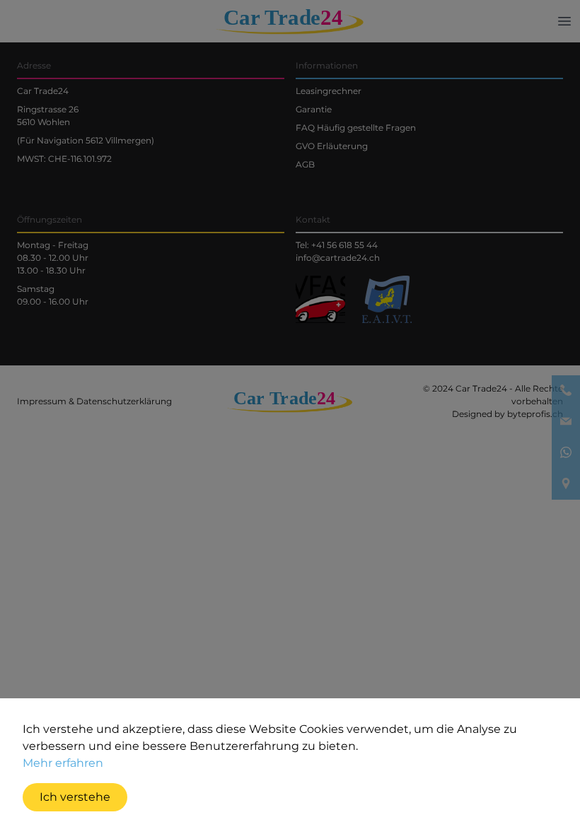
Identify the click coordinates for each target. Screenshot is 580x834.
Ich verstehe (75, 797)
